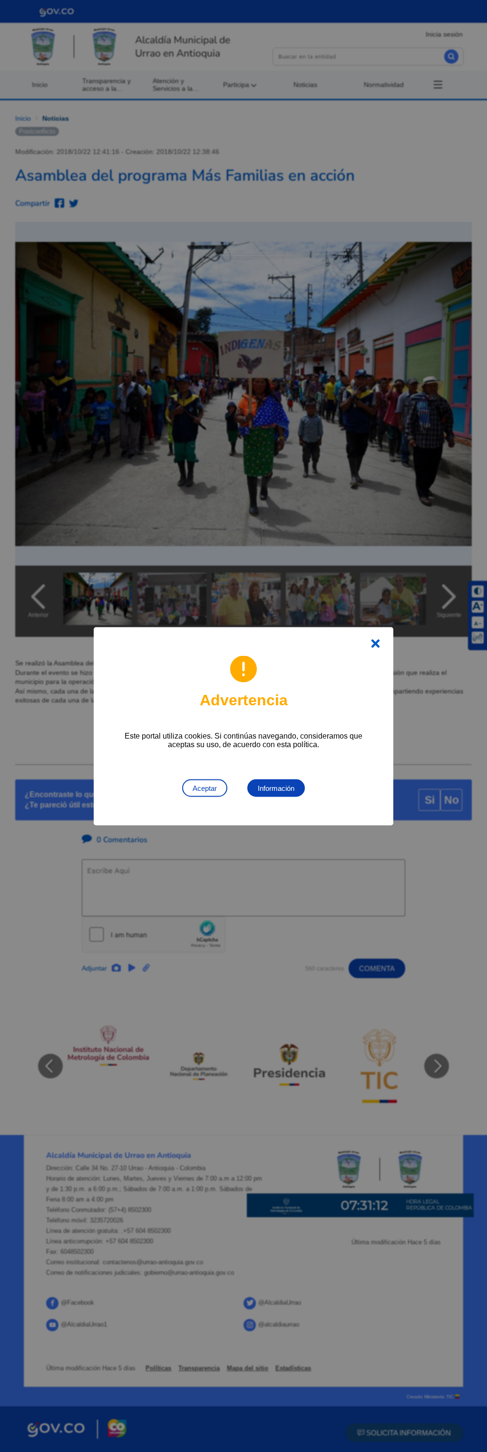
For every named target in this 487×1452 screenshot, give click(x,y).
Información (276, 788)
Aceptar (205, 788)
